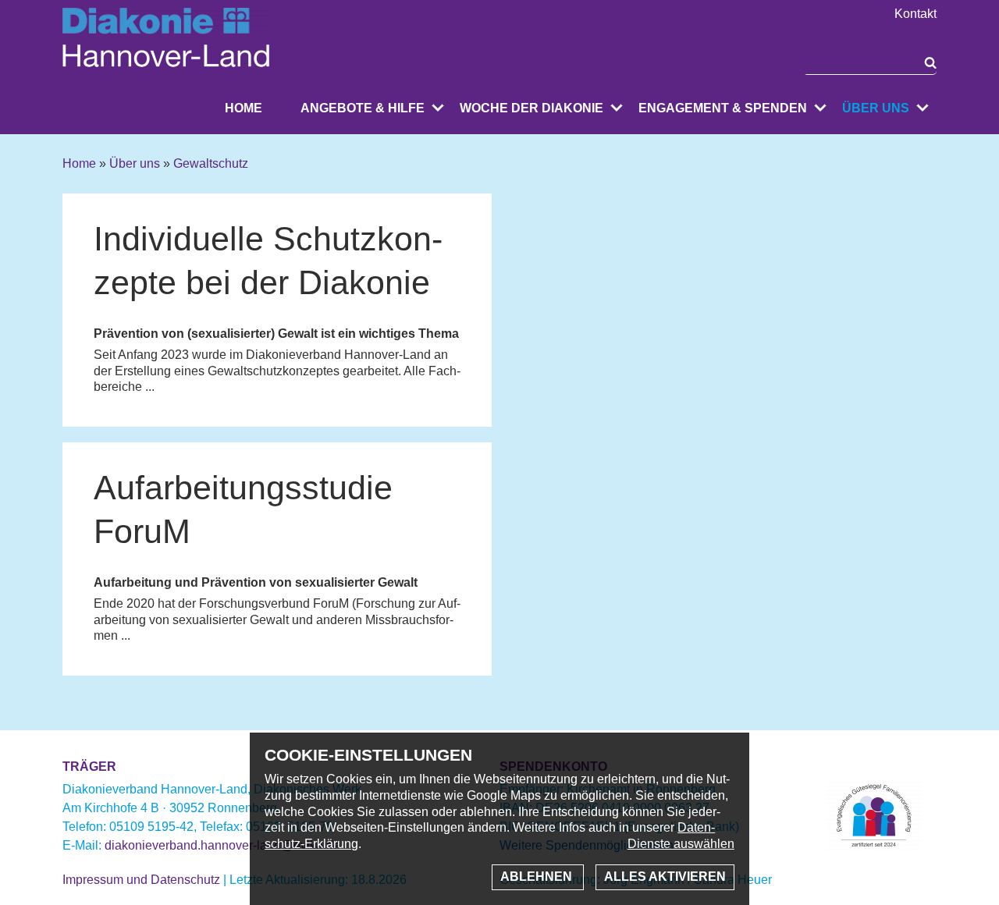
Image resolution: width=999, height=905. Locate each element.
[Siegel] (874, 846)
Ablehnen (537, 876)
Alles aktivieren (665, 876)
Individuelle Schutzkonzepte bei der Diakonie (268, 260)
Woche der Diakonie (531, 108)
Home (243, 108)
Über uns (875, 108)
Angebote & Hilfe (362, 108)
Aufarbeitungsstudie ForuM (243, 509)
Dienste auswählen (680, 843)
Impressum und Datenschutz (141, 879)
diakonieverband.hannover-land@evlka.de (222, 845)
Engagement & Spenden (722, 108)
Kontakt (915, 14)
